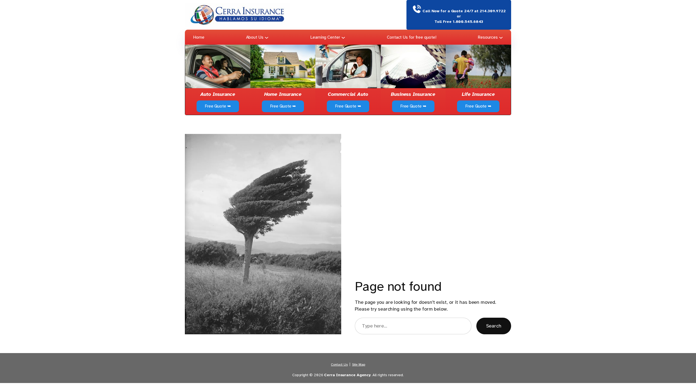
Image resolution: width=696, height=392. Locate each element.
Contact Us (339, 364)
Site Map (358, 364)
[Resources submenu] (501, 37)
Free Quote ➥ (218, 106)
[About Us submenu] (267, 37)
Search (493, 326)
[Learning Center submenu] (343, 37)
